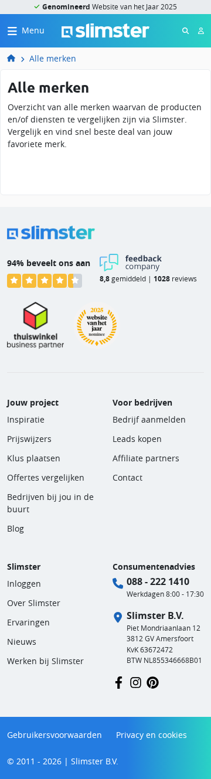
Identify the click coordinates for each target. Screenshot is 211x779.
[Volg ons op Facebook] (119, 681)
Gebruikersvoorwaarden (54, 734)
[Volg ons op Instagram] (136, 681)
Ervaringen (28, 622)
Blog (15, 528)
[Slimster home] (105, 29)
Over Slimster (33, 602)
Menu (33, 30)
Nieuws (21, 641)
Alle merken (52, 58)
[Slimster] (16, 58)
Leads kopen (137, 438)
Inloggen (24, 583)
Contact (127, 477)
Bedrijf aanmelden (149, 419)
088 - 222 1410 (158, 581)
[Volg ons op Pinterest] (153, 681)
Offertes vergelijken (45, 477)
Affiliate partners (146, 458)
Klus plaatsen (33, 458)
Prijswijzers (29, 438)
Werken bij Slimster (45, 660)
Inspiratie (26, 419)
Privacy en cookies (151, 734)
